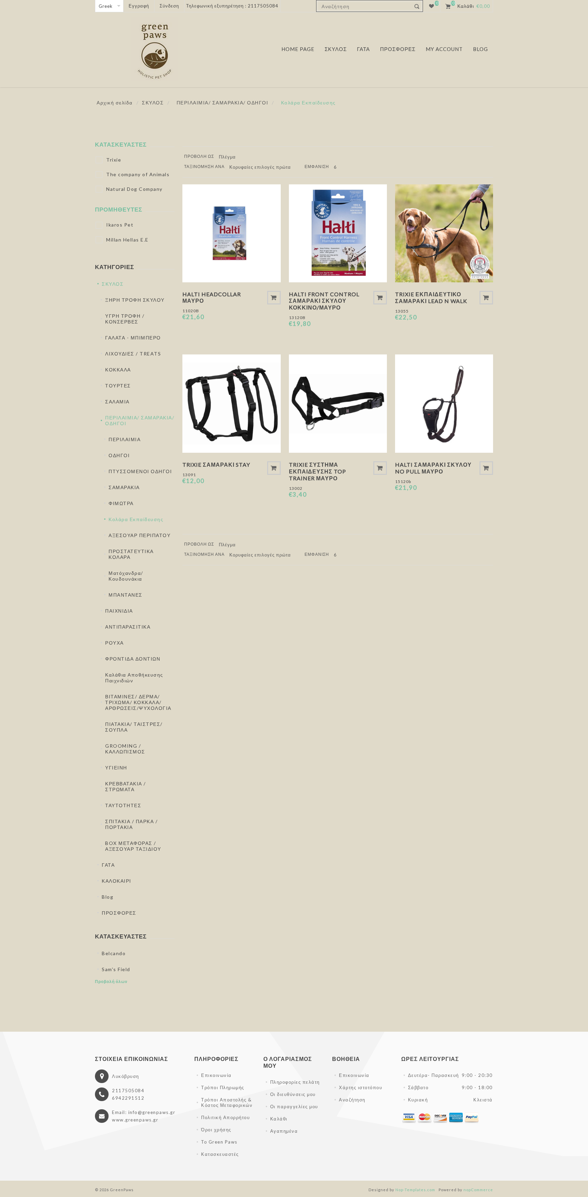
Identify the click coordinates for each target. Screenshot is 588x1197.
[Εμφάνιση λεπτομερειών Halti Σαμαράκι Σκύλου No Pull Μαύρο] (444, 403)
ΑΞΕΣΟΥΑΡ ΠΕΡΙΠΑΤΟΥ (139, 535)
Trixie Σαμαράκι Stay (216, 464)
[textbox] (363, 6)
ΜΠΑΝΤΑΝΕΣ (126, 595)
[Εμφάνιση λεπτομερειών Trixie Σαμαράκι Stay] (231, 403)
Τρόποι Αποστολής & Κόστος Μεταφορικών (226, 1102)
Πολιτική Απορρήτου (225, 1117)
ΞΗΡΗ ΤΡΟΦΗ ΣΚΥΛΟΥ (135, 300)
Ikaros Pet (119, 225)
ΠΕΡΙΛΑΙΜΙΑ (125, 439)
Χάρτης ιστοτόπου (360, 1087)
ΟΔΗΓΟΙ (119, 455)
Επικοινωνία (216, 1075)
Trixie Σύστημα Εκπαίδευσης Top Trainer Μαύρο (317, 471)
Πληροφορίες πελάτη (295, 1082)
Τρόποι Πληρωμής (222, 1087)
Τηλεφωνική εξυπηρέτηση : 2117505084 (232, 6)
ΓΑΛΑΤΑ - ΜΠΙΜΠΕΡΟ (133, 337)
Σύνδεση (169, 6)
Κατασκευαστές (220, 1154)
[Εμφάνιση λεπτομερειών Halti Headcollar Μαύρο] (231, 233)
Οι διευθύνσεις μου (293, 1094)
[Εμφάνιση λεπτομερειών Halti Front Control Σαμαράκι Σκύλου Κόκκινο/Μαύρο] (338, 233)
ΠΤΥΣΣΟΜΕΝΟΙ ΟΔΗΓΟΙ (140, 471)
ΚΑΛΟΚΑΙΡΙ (116, 881)
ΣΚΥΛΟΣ (113, 284)
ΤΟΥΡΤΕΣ (118, 385)
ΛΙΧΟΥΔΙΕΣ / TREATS (133, 353)
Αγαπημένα (284, 1131)
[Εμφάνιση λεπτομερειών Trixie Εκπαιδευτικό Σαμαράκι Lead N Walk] (444, 233)
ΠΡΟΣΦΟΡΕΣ (119, 913)
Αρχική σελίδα (115, 102)
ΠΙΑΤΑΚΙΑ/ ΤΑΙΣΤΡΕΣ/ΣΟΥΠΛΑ (134, 727)
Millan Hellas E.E (127, 240)
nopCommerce (478, 1189)
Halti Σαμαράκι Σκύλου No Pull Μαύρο (433, 468)
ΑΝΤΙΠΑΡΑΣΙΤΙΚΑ (127, 627)
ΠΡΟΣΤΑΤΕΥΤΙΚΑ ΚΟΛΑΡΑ (131, 554)
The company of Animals (137, 174)
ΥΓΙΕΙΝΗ (116, 767)
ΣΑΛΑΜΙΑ (117, 401)
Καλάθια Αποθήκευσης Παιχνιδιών (134, 677)
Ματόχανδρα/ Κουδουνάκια (126, 576)
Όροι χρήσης (216, 1129)
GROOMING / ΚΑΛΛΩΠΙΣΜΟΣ (125, 748)
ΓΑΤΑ (108, 865)
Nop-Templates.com (415, 1189)
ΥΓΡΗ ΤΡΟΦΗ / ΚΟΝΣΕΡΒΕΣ (124, 319)
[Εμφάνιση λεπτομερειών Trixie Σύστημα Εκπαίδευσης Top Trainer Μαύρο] (338, 403)
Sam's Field (116, 969)
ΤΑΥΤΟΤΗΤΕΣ (123, 805)
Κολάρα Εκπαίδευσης (136, 519)
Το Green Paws (219, 1142)
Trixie (113, 160)
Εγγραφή (139, 6)
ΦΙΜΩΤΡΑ (121, 503)
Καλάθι (279, 1118)
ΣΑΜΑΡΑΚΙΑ (124, 487)
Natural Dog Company (134, 189)
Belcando (114, 953)
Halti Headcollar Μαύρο (211, 297)
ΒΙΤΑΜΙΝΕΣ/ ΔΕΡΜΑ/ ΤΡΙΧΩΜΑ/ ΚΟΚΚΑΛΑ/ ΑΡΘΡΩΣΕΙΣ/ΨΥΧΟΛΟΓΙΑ (138, 702)
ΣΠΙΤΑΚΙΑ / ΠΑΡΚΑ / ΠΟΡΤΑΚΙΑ (131, 824)
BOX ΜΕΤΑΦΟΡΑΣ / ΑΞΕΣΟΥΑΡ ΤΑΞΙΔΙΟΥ (133, 846)
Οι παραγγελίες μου (294, 1106)
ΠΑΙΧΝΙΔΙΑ (119, 611)
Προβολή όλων (111, 981)
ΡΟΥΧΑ (114, 643)
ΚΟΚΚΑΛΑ (118, 369)
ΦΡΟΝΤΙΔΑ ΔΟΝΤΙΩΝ (132, 659)
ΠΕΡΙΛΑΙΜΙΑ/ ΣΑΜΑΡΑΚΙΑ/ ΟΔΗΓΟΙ (139, 420)
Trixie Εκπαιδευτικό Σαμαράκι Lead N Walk (431, 297)
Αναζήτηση (352, 1099)
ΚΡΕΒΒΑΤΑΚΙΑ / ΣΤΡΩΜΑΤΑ (125, 786)
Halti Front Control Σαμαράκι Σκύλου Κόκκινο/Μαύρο (324, 301)
